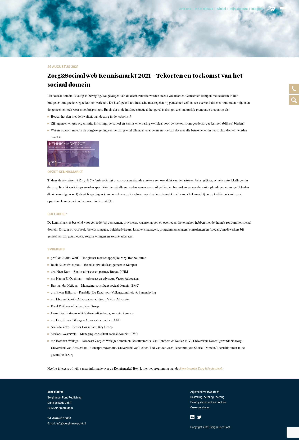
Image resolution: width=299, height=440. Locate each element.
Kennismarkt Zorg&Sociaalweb (201, 368)
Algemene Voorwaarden (204, 391)
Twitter (199, 417)
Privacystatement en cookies (208, 402)
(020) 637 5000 (61, 418)
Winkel (221, 9)
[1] (272, 8)
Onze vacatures (200, 407)
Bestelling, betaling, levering (207, 397)
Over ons (185, 9)
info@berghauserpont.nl (71, 423)
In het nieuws (203, 9)
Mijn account (238, 9)
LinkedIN (192, 417)
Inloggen (257, 9)
